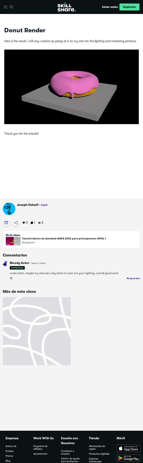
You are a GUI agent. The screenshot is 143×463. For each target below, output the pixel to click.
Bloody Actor (19, 263)
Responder (133, 278)
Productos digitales (99, 454)
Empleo (10, 451)
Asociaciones (40, 454)
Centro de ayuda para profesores (70, 460)
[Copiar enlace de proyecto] (16, 222)
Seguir (44, 205)
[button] (5, 7)
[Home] (67, 7)
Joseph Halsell (27, 205)
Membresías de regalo (97, 447)
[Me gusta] (6, 222)
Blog (8, 461)
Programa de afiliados (40, 447)
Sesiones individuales (95, 460)
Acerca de (11, 446)
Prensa (9, 456)
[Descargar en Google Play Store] (127, 458)
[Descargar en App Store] (127, 449)
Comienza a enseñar (67, 452)
